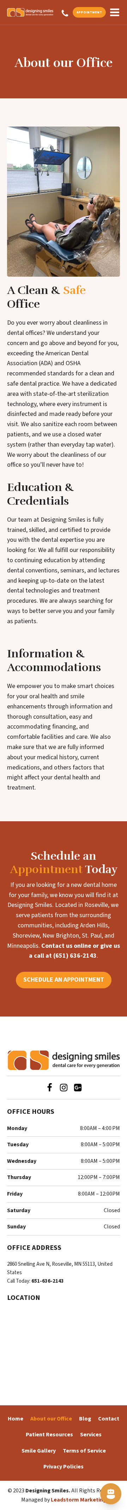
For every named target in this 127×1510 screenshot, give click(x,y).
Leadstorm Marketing (78, 1500)
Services (91, 1434)
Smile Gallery (39, 1451)
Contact (108, 1419)
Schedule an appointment (63, 979)
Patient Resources (49, 1434)
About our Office (51, 1419)
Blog (85, 1419)
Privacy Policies (63, 1467)
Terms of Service (84, 1451)
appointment (89, 12)
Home (15, 1419)
